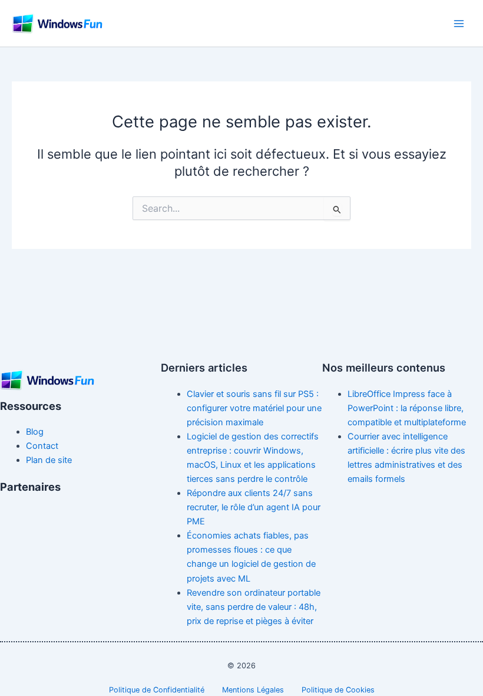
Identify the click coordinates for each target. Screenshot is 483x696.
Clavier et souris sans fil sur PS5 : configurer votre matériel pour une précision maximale (254, 408)
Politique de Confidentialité (156, 689)
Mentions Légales (253, 689)
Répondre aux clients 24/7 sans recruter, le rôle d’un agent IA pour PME (253, 507)
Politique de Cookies (338, 689)
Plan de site (49, 460)
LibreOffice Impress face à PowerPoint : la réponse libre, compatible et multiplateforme (407, 408)
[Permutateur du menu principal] (458, 23)
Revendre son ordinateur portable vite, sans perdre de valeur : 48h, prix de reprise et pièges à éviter (253, 606)
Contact (42, 446)
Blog (35, 431)
